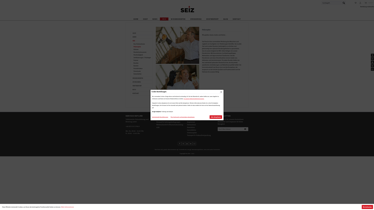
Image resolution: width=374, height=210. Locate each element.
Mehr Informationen (67, 207)
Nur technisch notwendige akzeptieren (183, 117)
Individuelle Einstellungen (160, 117)
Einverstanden (367, 207)
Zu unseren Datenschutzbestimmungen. (194, 99)
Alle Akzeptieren (216, 117)
